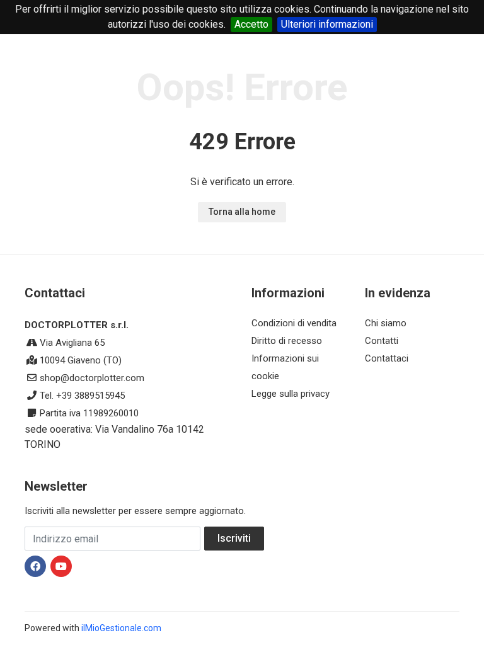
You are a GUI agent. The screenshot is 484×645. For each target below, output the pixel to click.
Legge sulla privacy (290, 393)
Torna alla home (242, 212)
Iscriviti (234, 538)
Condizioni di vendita (294, 323)
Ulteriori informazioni (327, 24)
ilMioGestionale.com (121, 628)
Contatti (381, 340)
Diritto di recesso (286, 340)
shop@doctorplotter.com (92, 378)
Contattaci (386, 358)
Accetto (251, 24)
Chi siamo (385, 323)
